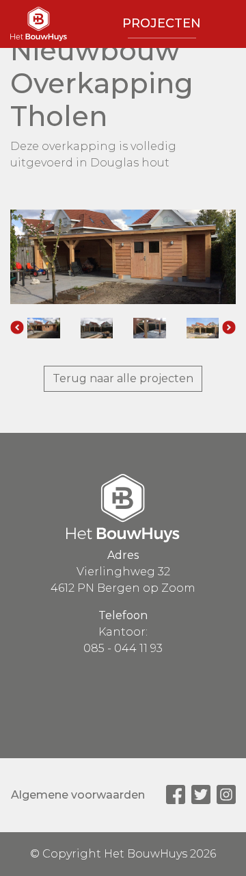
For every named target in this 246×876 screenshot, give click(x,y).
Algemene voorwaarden (78, 794)
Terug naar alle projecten (123, 378)
